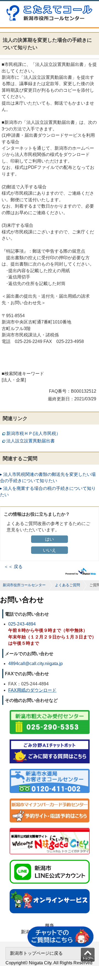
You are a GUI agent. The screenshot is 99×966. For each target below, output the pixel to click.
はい (49, 539)
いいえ (49, 550)
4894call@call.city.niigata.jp (35, 663)
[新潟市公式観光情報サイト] (49, 828)
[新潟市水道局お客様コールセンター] (49, 769)
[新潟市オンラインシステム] (49, 889)
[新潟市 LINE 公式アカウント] (49, 860)
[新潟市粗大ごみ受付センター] (49, 710)
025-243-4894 (22, 624)
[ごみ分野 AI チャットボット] (49, 740)
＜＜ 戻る (13, 566)
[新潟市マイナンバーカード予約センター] (49, 799)
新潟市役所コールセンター (24, 585)
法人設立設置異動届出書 (30, 441)
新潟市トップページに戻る (36, 953)
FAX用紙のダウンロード (32, 690)
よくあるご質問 (67, 585)
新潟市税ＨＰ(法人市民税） (33, 433)
